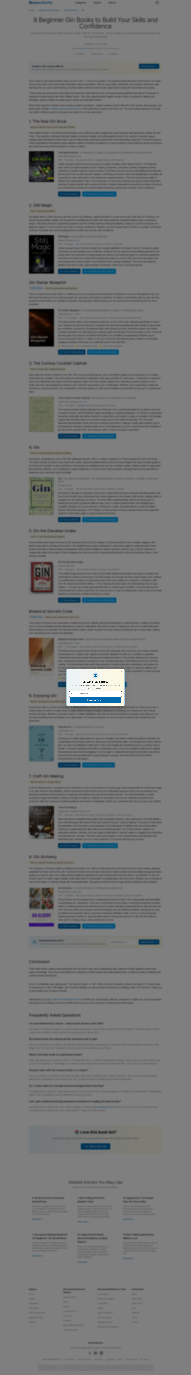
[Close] (121, 672)
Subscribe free (94, 700)
